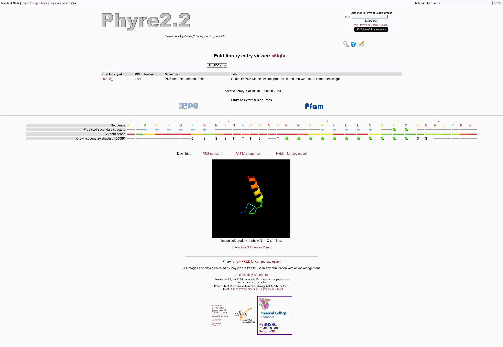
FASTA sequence (247, 153)
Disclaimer (216, 320)
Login (53, 3)
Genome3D (267, 331)
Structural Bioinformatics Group (218, 308)
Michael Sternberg (220, 316)
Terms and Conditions (216, 324)
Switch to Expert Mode (35, 3)
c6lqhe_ (107, 79)
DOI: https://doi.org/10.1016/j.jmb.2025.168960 (256, 288)
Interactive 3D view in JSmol (251, 247)
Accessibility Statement (251, 275)
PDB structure (212, 153)
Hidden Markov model (291, 153)
